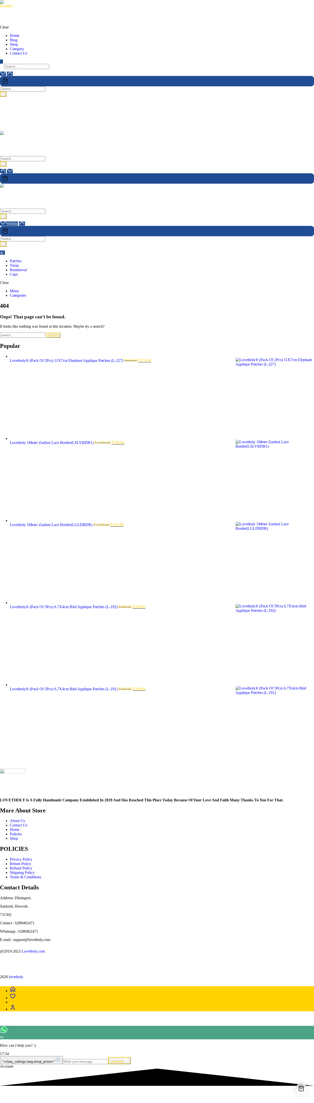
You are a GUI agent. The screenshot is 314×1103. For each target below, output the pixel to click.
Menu (14, 291)
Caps (14, 274)
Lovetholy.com (33, 951)
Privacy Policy (21, 859)
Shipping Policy (22, 872)
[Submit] (3, 94)
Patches (16, 261)
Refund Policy (21, 868)
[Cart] (157, 81)
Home (15, 829)
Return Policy (20, 864)
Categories (18, 295)
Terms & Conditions (25, 877)
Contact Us (18, 825)
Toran (14, 265)
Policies (16, 834)
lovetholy (7, 10)
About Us (17, 821)
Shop (14, 838)
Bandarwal (18, 270)
